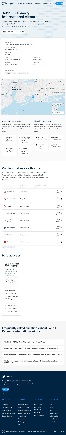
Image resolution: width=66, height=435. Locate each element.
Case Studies (54, 419)
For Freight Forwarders (37, 408)
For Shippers (38, 404)
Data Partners (6, 410)
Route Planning (23, 404)
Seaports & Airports (8, 413)
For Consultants (39, 415)
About (51, 404)
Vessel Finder (22, 416)
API (19, 425)
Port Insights (22, 422)
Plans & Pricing (7, 407)
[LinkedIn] (3, 393)
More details (58, 191)
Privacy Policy (42, 431)
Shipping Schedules (24, 410)
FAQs (51, 407)
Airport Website (10, 49)
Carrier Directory (7, 416)
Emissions (21, 419)
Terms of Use (32, 431)
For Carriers (37, 412)
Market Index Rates (24, 413)
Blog (51, 410)
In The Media (54, 416)
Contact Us (53, 422)
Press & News (54, 413)
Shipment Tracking (24, 407)
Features (5, 404)
